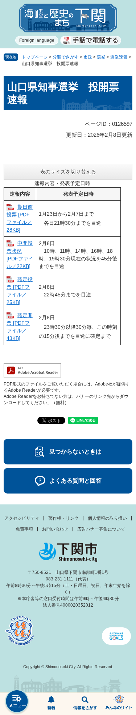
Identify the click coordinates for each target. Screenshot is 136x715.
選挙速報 (119, 57)
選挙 (101, 57)
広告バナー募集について (101, 529)
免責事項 (24, 529)
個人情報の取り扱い (107, 518)
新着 (51, 704)
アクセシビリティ (21, 518)
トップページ (35, 57)
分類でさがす (66, 57)
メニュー (17, 702)
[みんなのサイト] (119, 704)
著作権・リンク (63, 518)
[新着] (51, 704)
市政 (87, 57)
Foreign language (36, 40)
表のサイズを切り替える (68, 172)
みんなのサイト (119, 704)
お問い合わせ (55, 529)
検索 (85, 704)
